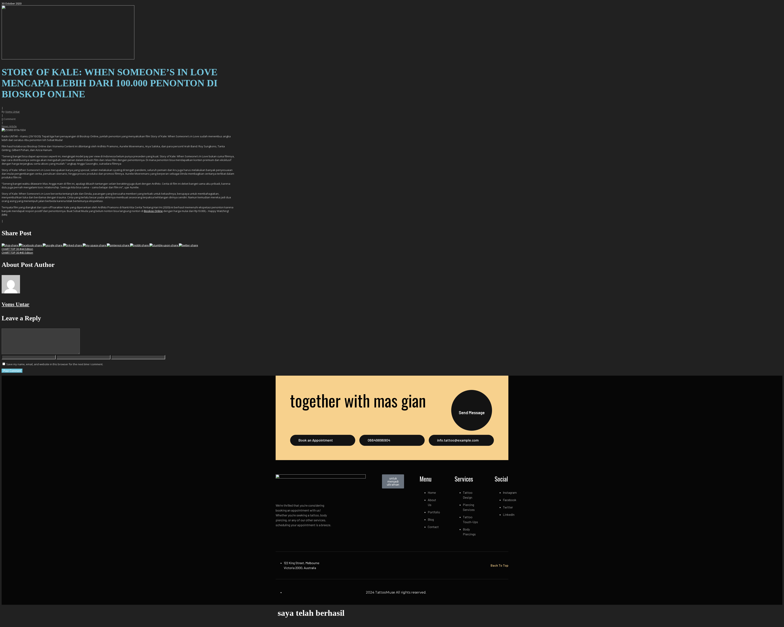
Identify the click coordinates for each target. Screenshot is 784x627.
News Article (9, 126)
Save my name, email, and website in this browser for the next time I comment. (54, 364)
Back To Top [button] (499, 565)
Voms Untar (12, 111)
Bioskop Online (153, 211)
